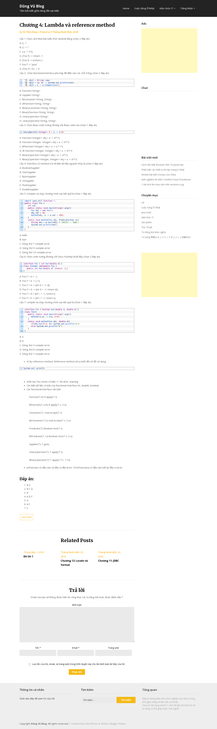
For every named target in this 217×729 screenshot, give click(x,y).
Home (126, 8)
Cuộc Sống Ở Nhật (144, 8)
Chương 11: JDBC (108, 560)
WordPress (91, 723)
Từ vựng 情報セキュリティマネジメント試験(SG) (165, 237)
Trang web (113, 647)
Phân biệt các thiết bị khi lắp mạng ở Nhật (162, 169)
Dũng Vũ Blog (32, 6)
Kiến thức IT (166, 8)
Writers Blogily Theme (113, 723)
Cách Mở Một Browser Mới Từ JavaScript (162, 164)
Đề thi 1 (28, 556)
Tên (38, 647)
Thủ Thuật (146, 227)
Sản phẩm (146, 222)
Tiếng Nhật (186, 8)
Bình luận (77, 604)
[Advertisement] (169, 50)
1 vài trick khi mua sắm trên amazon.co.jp (162, 184)
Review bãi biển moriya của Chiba (158, 174)
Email (75, 647)
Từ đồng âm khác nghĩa (153, 232)
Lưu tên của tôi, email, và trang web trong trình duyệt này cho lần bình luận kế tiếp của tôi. (78, 664)
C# (142, 202)
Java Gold (26, 517)
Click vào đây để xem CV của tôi (37, 698)
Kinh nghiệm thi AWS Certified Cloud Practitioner (166, 179)
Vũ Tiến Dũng (30, 32)
